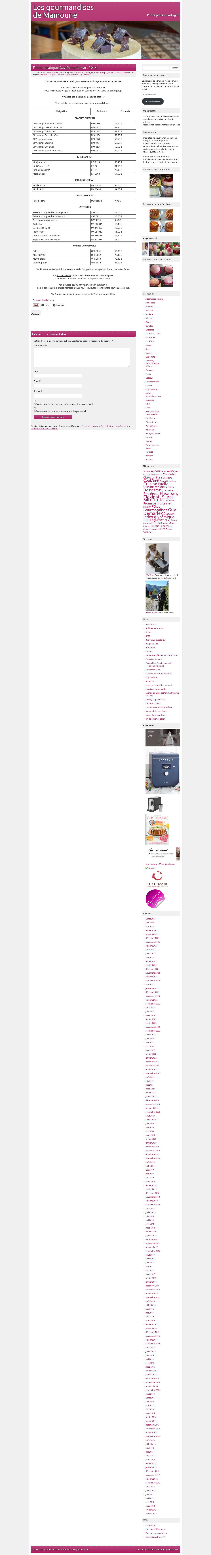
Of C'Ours (150, 575)
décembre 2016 (152, 1286)
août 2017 (150, 1255)
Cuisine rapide (153, 487)
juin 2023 (150, 1012)
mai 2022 (150, 1042)
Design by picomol (146, 1550)
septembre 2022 (153, 1031)
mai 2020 (150, 1127)
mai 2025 (150, 957)
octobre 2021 (152, 1069)
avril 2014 (150, 1409)
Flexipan (36, 300)
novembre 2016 (153, 1290)
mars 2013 (150, 1460)
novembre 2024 (153, 973)
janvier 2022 (151, 1058)
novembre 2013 (153, 1429)
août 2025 (150, 950)
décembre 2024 (152, 969)
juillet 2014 (151, 1398)
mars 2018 (150, 1228)
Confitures (150, 338)
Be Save (149, 310)
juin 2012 (150, 1494)
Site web (38, 391)
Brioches (165, 471)
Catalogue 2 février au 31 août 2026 (162, 655)
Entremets (150, 357)
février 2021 (151, 1093)
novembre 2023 (153, 996)
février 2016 (151, 1324)
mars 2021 (150, 1089)
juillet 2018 (151, 1212)
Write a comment (54, 73)
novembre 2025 (153, 942)
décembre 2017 (152, 1239)
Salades (149, 437)
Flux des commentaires (156, 1533)
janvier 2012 (151, 1514)
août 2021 (150, 1077)
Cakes (148, 322)
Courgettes (165, 481)
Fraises (172, 501)
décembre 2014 (152, 1378)
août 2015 (150, 1348)
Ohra (148, 408)
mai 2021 (150, 1085)
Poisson (156, 523)
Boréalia (149, 314)
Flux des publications (155, 1529)
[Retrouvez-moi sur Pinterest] (161, 186)
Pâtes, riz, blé (152, 422)
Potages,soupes (153, 434)
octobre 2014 (152, 1386)
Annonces (79, 73)
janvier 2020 (151, 1143)
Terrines (149, 452)
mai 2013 (150, 1452)
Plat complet (151, 426)
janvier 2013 (151, 1467)
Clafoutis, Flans (153, 334)
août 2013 (150, 1440)
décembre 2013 (152, 1425)
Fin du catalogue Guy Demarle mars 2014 (65, 68)
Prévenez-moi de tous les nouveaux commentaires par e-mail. (63, 404)
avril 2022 (150, 1046)
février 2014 (151, 1417)
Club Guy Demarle (154, 659)
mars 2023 (150, 1015)
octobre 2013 (152, 1433)
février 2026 (151, 930)
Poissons (150, 430)
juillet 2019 (151, 1166)
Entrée (148, 494)
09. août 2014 (39, 73)
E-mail (37, 381)
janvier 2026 (151, 934)
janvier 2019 (151, 1189)
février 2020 (151, 1139)
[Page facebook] (161, 249)
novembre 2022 (153, 1027)
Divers (87, 73)
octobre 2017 (152, 1247)
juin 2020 (150, 1124)
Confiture (167, 478)
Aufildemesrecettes (154, 628)
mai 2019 (150, 1174)
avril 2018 (150, 1224)
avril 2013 (150, 1456)
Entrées (149, 353)
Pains (174, 520)
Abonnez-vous (152, 101)
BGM (148, 636)
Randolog (150, 613)
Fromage (150, 370)
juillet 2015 (151, 1351)
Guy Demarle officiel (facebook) (160, 864)
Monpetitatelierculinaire (157, 711)
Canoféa (149, 326)
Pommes (165, 523)
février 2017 (151, 1278)
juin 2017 (150, 1263)
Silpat (163, 526)
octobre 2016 (152, 1293)
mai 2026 (150, 927)
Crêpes (173, 481)
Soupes (154, 529)
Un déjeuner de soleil (155, 719)
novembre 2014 (153, 1382)
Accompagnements (154, 299)
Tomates (169, 529)
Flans (156, 494)
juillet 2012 (151, 1490)
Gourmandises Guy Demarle (158, 674)
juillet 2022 (151, 1035)
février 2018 (151, 1232)
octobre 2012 (152, 1479)
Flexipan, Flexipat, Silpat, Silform (106, 73)
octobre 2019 (152, 1154)
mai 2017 (150, 1266)
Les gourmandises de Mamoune (63, 11)
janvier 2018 (151, 1236)
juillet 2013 (151, 1444)
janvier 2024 (151, 988)
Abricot (147, 471)
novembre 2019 (153, 1151)
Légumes (150, 400)
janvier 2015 (151, 1375)
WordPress (173, 1550)
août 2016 (150, 1301)
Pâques (146, 526)
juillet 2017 (151, 1259)
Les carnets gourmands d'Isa (159, 707)
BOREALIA (150, 648)
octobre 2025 (152, 946)
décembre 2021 (152, 1062)
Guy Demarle (128, 73)
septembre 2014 (153, 1390)
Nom (37, 371)
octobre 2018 (152, 1201)
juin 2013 (150, 1448)
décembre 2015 (152, 1332)
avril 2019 (150, 1178)
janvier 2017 (151, 1282)
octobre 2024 (152, 977)
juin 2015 (150, 1355)
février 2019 (151, 1185)
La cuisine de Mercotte (156, 689)
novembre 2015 (153, 1336)
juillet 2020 (151, 1120)
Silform (155, 526)
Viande (147, 532)
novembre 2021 (153, 1066)
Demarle (169, 487)
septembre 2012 (153, 1483)
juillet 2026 (151, 919)
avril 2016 (150, 1317)
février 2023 (151, 1019)
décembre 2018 (152, 1193)
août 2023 (150, 1008)
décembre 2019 (152, 1147)
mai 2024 (150, 984)
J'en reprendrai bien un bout (159, 685)
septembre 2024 (153, 981)
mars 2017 (150, 1274)
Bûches (149, 318)
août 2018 (150, 1209)
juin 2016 (150, 1309)
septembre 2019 (153, 1158)
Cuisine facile (156, 484)
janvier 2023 (151, 1023)
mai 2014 (150, 1406)
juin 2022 (150, 1039)
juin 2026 (150, 923)
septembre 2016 (153, 1297)
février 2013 (151, 1463)
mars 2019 (150, 1181)
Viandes (149, 460)
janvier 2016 (151, 1328)
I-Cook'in (150, 681)
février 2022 (151, 1054)
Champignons (156, 475)
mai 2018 (150, 1220)
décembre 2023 (152, 992)
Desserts (149, 345)
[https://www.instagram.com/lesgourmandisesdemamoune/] (161, 275)
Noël (148, 404)
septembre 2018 (153, 1205)
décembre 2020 (152, 1100)
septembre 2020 (153, 1112)
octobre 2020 (152, 1108)
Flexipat (163, 500)
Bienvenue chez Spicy (155, 640)
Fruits (148, 374)
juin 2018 (150, 1216)
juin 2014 (150, 1402)
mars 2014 (150, 1413)
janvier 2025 (151, 965)
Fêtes (156, 506)
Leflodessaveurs (153, 703)
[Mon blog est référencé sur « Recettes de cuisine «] (162, 899)
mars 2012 (150, 1506)
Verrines (149, 456)
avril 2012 (150, 1502)
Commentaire (41, 345)
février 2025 (151, 961)
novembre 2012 (153, 1475)
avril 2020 (150, 1131)
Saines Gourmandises (155, 715)
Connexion (151, 1525)
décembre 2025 (152, 938)
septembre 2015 (153, 1344)
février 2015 (151, 1371)
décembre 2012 (152, 1471)
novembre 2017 (153, 1243)
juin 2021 (150, 1081)
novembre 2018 (153, 1197)
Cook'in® (42, 75)
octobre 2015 (152, 1340)
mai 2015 (150, 1359)
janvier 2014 (151, 1421)
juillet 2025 (151, 954)
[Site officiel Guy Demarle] (162, 879)
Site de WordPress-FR (155, 1537)
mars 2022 (150, 1050)
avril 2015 (150, 1363)
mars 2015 (150, 1367)
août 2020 (150, 1116)
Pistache (147, 523)
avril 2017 (150, 1270)
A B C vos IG (151, 624)
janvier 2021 (151, 1096)
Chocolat (150, 330)
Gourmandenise (153, 670)
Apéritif (156, 471)
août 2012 (150, 1487)
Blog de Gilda (152, 644)
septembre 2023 (153, 1004)
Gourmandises (152, 382)
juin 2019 (150, 1170)
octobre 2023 (152, 1000)
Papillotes (150, 418)
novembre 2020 (153, 1104)
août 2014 (150, 1394)
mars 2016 (150, 1321)
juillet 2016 (151, 1305)
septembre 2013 (153, 1436)
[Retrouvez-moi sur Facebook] (161, 220)
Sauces (149, 441)
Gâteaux (149, 378)
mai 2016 (150, 1313)
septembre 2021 (153, 1073)
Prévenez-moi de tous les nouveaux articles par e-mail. (60, 411)
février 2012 (151, 1510)
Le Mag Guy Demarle (155, 700)
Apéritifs (149, 307)
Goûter (149, 386)
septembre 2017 (153, 1251)
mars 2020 (150, 1135)
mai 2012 (150, 1498)
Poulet (173, 523)
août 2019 (150, 1162)
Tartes (161, 529)
